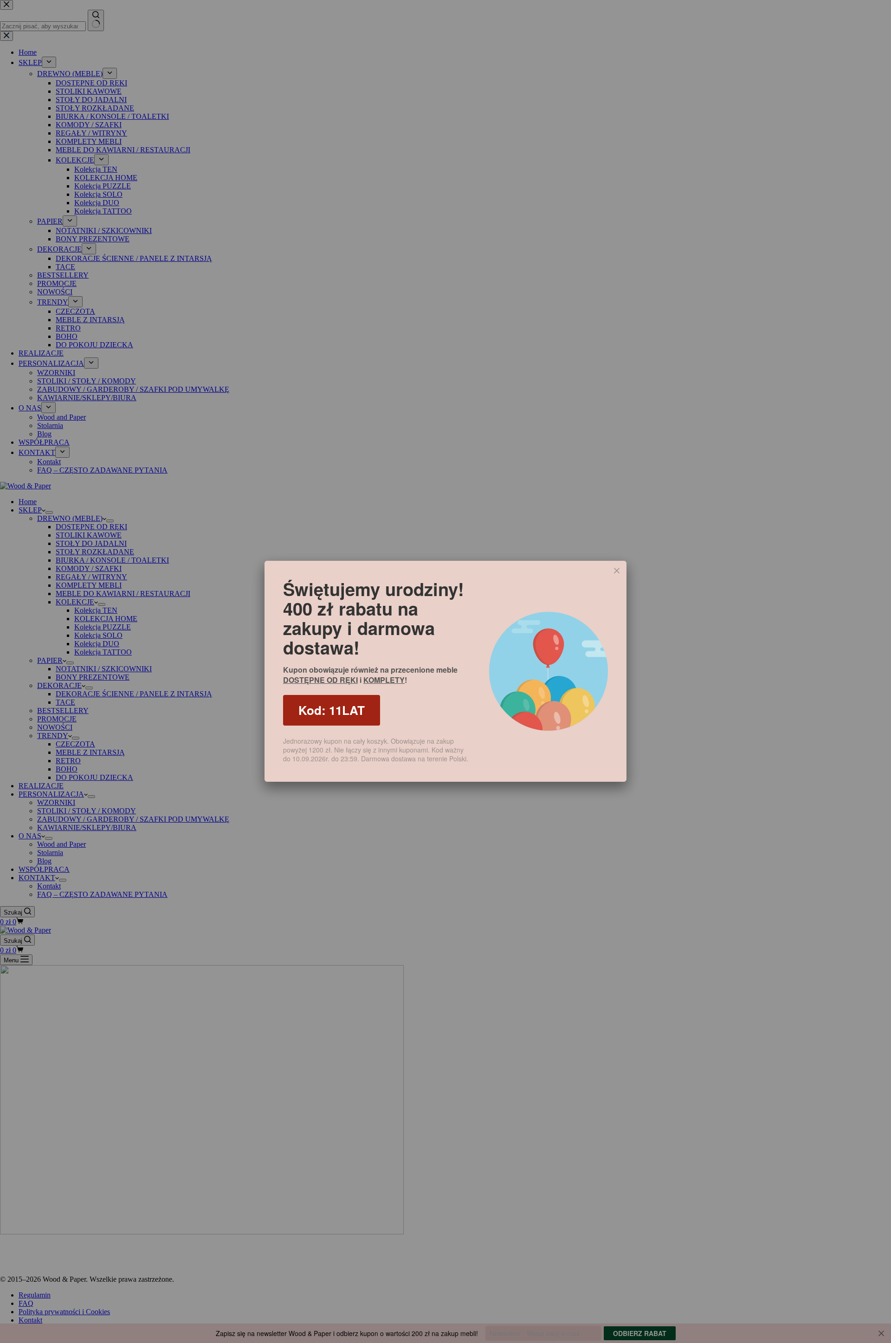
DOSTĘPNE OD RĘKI (320, 680)
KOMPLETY (384, 680)
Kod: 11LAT (331, 710)
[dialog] (445, 671)
